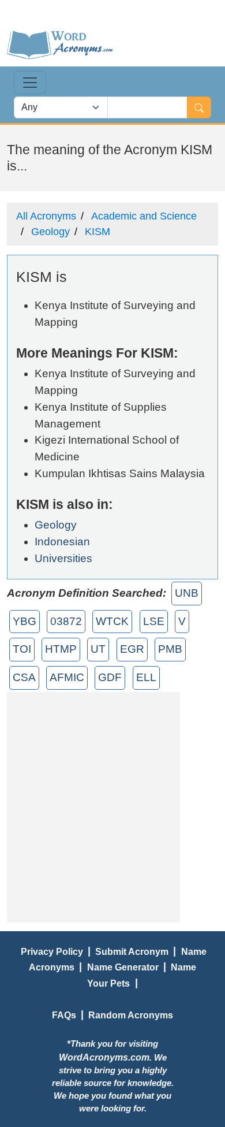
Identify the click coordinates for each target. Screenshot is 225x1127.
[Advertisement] (112, 804)
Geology (50, 231)
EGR (132, 649)
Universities (63, 558)
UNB (186, 593)
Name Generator (123, 967)
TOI (22, 649)
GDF (110, 677)
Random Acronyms (130, 1015)
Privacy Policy (52, 951)
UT (98, 649)
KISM (97, 231)
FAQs (64, 1015)
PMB (170, 649)
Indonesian (62, 541)
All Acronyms (46, 216)
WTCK (112, 621)
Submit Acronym (131, 951)
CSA (24, 677)
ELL (146, 677)
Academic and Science (144, 216)
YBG (24, 621)
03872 (66, 621)
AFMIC (67, 677)
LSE (153, 621)
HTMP (61, 649)
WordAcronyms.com (104, 1057)
